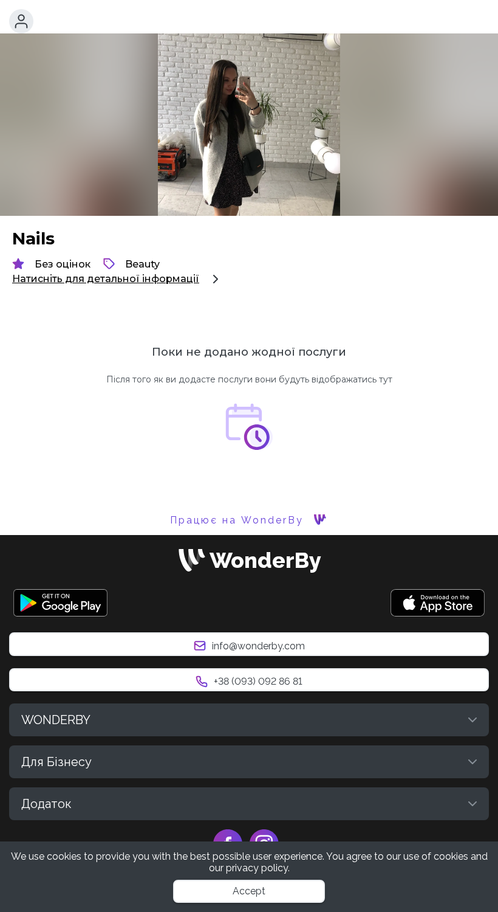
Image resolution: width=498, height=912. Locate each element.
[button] (21, 21)
